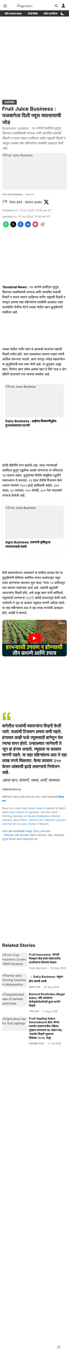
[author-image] (5, 202)
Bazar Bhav (20, 819)
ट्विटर (36, 831)
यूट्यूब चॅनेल (7, 839)
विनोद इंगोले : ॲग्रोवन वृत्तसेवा (26, 202)
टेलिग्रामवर (9, 835)
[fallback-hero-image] (14, 960)
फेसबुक (28, 831)
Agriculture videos (13, 812)
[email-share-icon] (35, 226)
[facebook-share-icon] (21, 226)
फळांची (30, 598)
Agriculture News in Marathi (38, 808)
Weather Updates (55, 819)
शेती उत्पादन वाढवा (13, 13)
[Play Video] (34, 638)
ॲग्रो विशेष (33, 13)
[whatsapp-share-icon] (6, 226)
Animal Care (36, 819)
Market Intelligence (38, 816)
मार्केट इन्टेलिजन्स (51, 13)
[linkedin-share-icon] (28, 226)
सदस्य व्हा (16, 789)
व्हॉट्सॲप (24, 835)
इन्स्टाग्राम (45, 831)
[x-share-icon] (13, 226)
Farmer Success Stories (22, 823)
